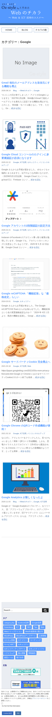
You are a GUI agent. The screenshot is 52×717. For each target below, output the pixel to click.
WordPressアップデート (26, 636)
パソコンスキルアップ (36, 433)
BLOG (25, 30)
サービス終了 (9, 644)
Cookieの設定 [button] (7, 713)
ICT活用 (23, 162)
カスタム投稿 (9, 640)
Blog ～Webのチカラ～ (23, 90)
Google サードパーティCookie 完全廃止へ (26, 361)
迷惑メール (8, 657)
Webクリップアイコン (13, 631)
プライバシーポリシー (39, 698)
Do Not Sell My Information (11, 706)
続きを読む (16, 108)
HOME (8, 30)
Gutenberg (8, 627)
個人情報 (21, 653)
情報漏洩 (31, 653)
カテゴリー (22, 640)
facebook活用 (23, 623)
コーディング (35, 640)
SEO (29, 627)
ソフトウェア (9, 653)
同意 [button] (18, 713)
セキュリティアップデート (14, 649)
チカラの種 (41, 30)
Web (29, 366)
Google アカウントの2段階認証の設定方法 (26, 225)
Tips (35, 627)
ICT (17, 627)
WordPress (8, 636)
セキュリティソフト (37, 649)
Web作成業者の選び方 (34, 631)
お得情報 (42, 636)
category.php (9, 623)
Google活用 (36, 623)
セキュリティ (32, 162)
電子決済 (19, 657)
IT (23, 627)
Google (37, 90)
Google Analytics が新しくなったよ (22, 497)
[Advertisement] (26, 571)
